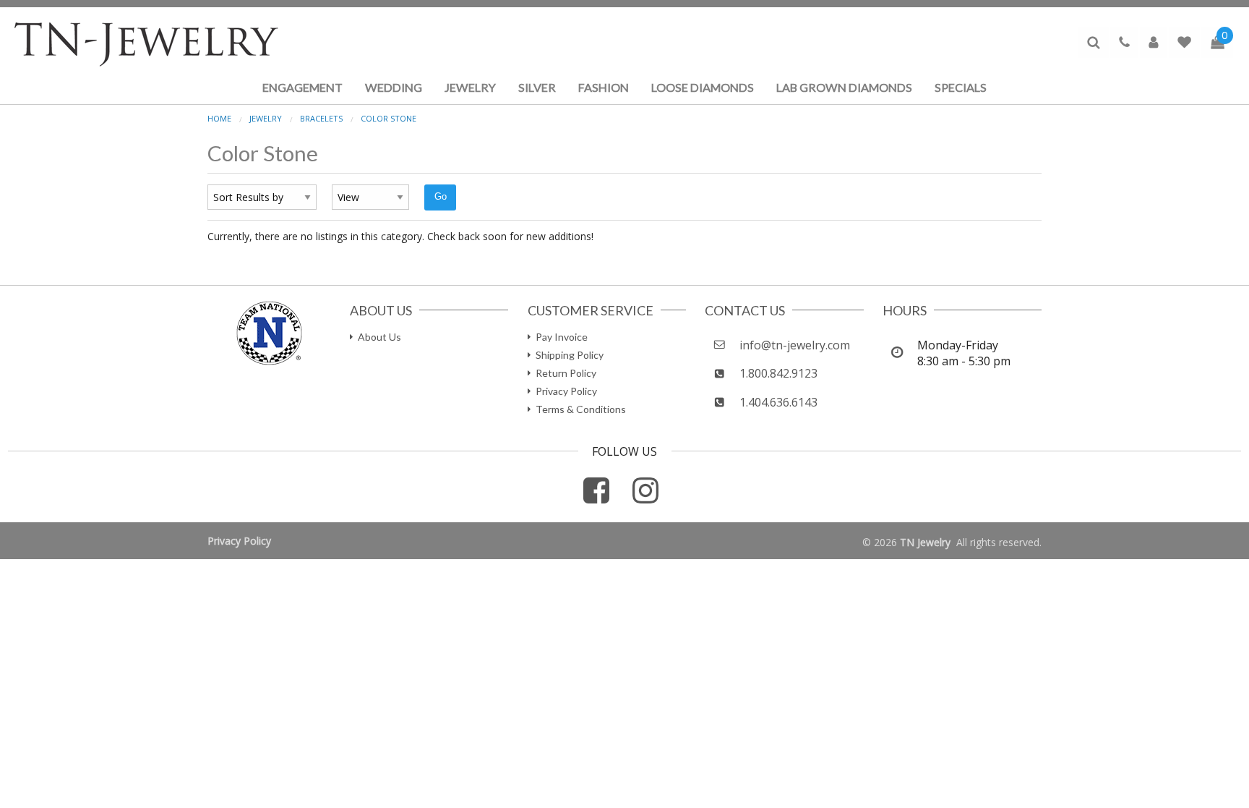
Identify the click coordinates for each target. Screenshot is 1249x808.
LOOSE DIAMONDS (702, 87)
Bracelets (321, 118)
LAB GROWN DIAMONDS (844, 87)
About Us (379, 337)
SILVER (537, 87)
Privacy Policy (566, 391)
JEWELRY (470, 87)
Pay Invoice (562, 337)
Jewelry (265, 118)
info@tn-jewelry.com (794, 345)
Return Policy (566, 373)
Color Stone (388, 118)
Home (219, 118)
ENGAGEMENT (302, 87)
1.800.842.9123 (778, 373)
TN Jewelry (925, 542)
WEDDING (393, 87)
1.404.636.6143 (778, 402)
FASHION (603, 87)
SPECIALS (961, 87)
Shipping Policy (570, 355)
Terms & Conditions (581, 409)
